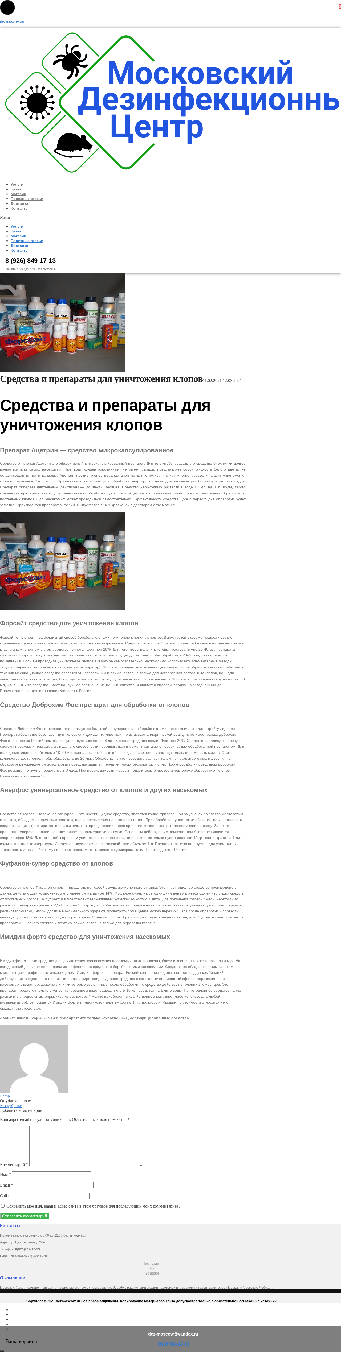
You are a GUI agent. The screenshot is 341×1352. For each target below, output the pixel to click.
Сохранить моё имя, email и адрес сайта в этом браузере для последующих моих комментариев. (93, 1206)
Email (6, 1185)
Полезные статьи (27, 199)
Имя (5, 1174)
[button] (90, 217)
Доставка (19, 203)
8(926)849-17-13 (173, 1344)
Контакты (20, 208)
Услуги (17, 184)
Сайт (4, 1195)
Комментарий (14, 1164)
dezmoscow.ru (12, 21)
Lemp (5, 1096)
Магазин (18, 194)
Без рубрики (11, 1105)
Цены (16, 189)
